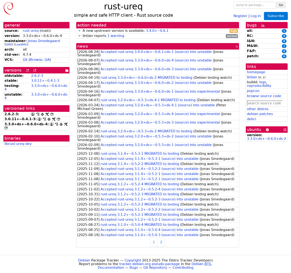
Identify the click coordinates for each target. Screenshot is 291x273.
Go (281, 5)
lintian (252, 77)
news (82, 46)
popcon (253, 91)
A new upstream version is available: (159, 31)
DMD (9, 44)
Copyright (133, 260)
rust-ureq (31, 31)
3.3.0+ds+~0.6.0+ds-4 (36, 87)
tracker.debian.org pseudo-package (149, 264)
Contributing (183, 268)
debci (251, 119)
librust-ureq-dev (18, 144)
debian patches (260, 114)
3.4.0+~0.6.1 (157, 31)
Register (240, 16)
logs (262, 82)
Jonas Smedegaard (44, 41)
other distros (257, 109)
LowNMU (21, 44)
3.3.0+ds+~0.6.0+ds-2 (266, 139)
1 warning (115, 36)
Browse (36, 60)
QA (47, 60)
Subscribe (276, 16)
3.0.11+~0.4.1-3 (45, 81)
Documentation (111, 268)
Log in (256, 16)
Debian (84, 260)
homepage (256, 72)
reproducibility (259, 86)
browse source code (264, 96)
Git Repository (155, 268)
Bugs (134, 268)
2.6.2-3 (37, 76)
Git (25, 60)
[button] (79, 31)
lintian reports (159, 36)
